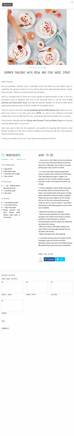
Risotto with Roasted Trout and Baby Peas (44, 120)
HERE (38, 113)
